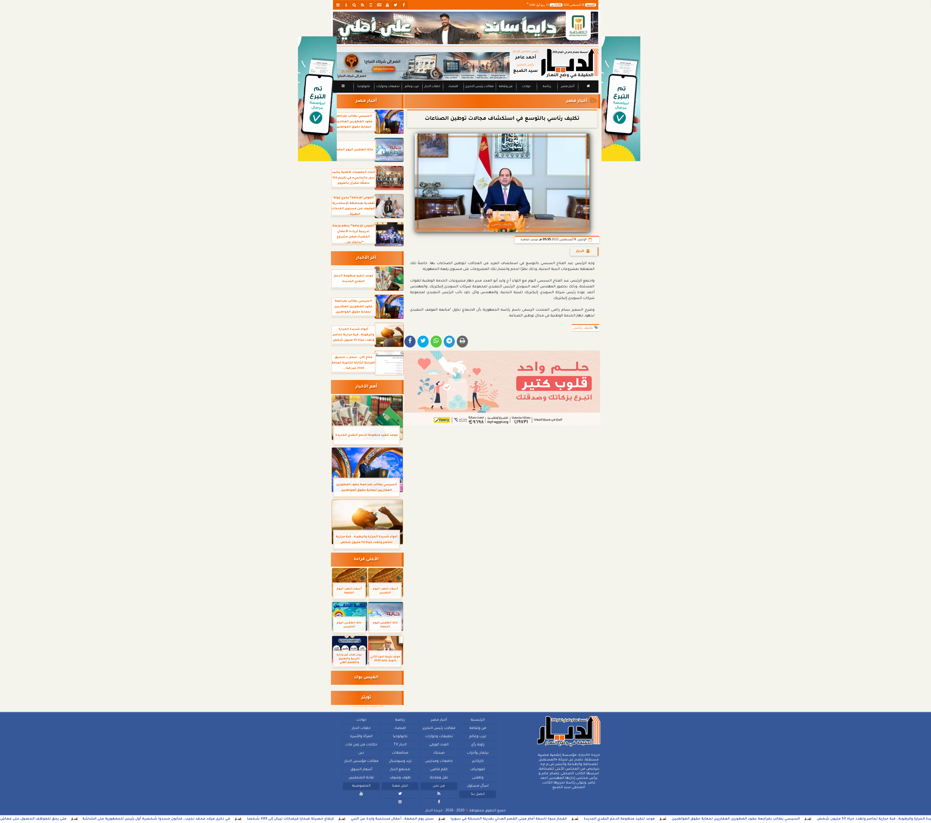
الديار (580, 251)
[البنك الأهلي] (465, 28)
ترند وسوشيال (400, 761)
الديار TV (400, 745)
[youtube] (387, 5)
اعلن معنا (400, 786)
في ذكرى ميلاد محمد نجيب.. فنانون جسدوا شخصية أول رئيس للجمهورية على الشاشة (221, 819)
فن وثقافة (506, 86)
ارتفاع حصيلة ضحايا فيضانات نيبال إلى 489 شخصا (355, 819)
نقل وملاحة (439, 778)
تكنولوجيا (363, 86)
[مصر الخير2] (502, 388)
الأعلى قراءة (366, 559)
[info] (346, 5)
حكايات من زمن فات (361, 745)
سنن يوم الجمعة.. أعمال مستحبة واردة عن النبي (457, 819)
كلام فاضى (439, 770)
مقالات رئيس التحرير (479, 86)
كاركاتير (477, 761)
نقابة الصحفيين (361, 778)
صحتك (438, 753)
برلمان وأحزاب (478, 753)
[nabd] (371, 5)
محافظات (400, 753)
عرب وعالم (412, 86)
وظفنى (477, 778)
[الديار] (621, 98)
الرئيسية (478, 720)
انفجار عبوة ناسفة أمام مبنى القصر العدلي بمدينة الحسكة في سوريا (574, 819)
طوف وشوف (399, 778)
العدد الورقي (439, 745)
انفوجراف (477, 770)
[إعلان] (317, 98)
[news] (379, 5)
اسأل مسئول (477, 786)
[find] (354, 5)
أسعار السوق (361, 770)
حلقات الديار (432, 86)
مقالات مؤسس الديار (361, 761)
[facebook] (404, 5)
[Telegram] (449, 341)
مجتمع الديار (400, 770)
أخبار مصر (567, 86)
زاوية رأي (477, 745)
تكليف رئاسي (583, 328)
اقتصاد (453, 86)
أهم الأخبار (366, 387)
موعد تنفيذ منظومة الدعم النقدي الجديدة (684, 819)
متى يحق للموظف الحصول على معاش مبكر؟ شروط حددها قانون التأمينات (67, 819)
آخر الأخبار (366, 258)
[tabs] (338, 5)
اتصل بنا (477, 794)
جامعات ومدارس (439, 761)
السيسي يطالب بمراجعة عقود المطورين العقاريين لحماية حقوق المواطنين (801, 819)
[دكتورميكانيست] (421, 66)
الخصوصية (361, 786)
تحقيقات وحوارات (387, 86)
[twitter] (396, 5)
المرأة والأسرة (361, 737)
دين (361, 753)
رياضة (547, 86)
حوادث (526, 86)
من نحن (439, 786)
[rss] (363, 5)
